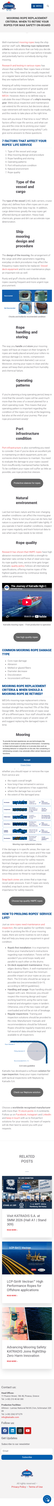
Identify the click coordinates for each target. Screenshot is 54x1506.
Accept (27, 760)
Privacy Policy (26, 765)
